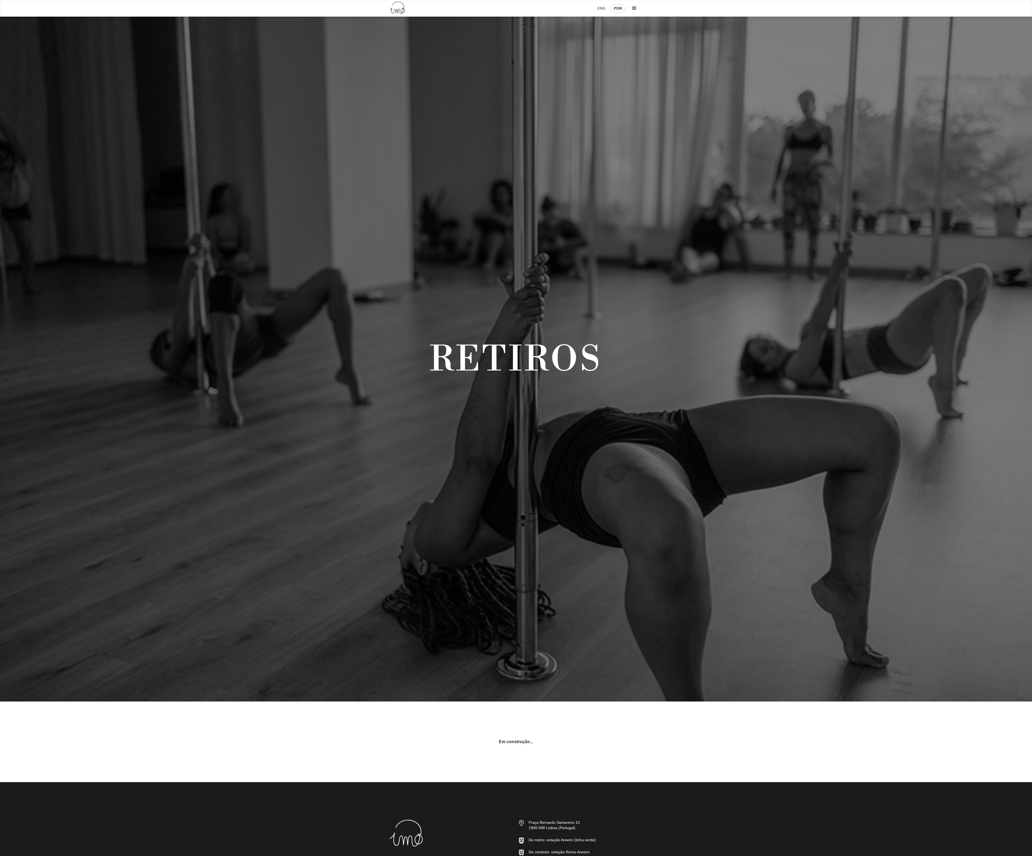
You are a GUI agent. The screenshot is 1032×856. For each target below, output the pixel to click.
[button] (634, 8)
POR (618, 8)
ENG (601, 8)
